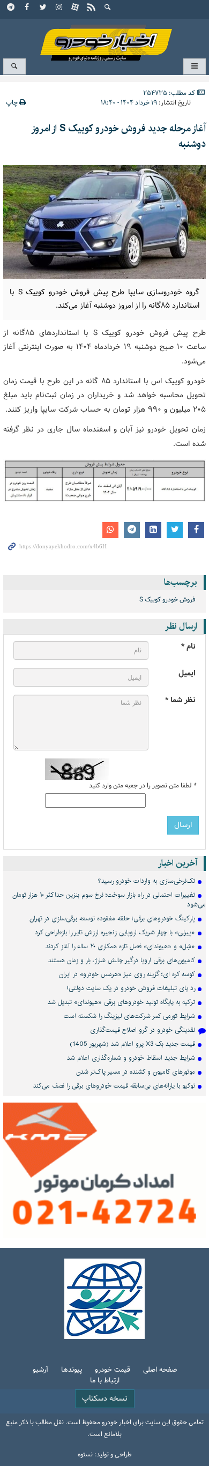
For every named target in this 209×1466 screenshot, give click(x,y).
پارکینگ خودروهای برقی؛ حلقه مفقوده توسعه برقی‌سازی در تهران (112, 918)
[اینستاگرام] (59, 8)
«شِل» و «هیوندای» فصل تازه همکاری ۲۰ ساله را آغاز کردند (120, 946)
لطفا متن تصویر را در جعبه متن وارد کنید (142, 786)
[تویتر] (43, 8)
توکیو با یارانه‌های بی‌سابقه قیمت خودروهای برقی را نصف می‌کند (114, 1086)
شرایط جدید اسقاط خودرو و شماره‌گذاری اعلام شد (131, 1058)
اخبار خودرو (104, 37)
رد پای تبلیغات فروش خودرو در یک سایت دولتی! (131, 988)
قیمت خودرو (112, 1370)
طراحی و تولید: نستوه (105, 1454)
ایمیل (187, 673)
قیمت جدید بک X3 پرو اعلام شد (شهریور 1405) (132, 1044)
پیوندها (71, 1370)
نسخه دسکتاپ (105, 1399)
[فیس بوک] (27, 8)
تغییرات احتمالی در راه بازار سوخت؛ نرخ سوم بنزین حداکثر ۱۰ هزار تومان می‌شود (109, 900)
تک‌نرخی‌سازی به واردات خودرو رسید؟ (146, 881)
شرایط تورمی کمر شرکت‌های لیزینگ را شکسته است (129, 1016)
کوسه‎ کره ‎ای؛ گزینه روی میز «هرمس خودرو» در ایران (127, 974)
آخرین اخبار (177, 863)
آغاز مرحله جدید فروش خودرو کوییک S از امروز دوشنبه (118, 136)
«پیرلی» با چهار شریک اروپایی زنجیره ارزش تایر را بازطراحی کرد (115, 932)
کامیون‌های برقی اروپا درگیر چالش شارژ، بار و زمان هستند (121, 960)
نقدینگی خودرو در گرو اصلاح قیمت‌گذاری (142, 1030)
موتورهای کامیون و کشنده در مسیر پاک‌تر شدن (135, 1072)
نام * (188, 646)
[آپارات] (76, 8)
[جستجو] (108, 8)
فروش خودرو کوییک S (167, 599)
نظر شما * (180, 700)
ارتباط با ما (105, 1381)
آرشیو (40, 1370)
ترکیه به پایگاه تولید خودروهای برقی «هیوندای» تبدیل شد (121, 1002)
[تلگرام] (11, 8)
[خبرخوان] (92, 8)
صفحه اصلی (160, 1370)
